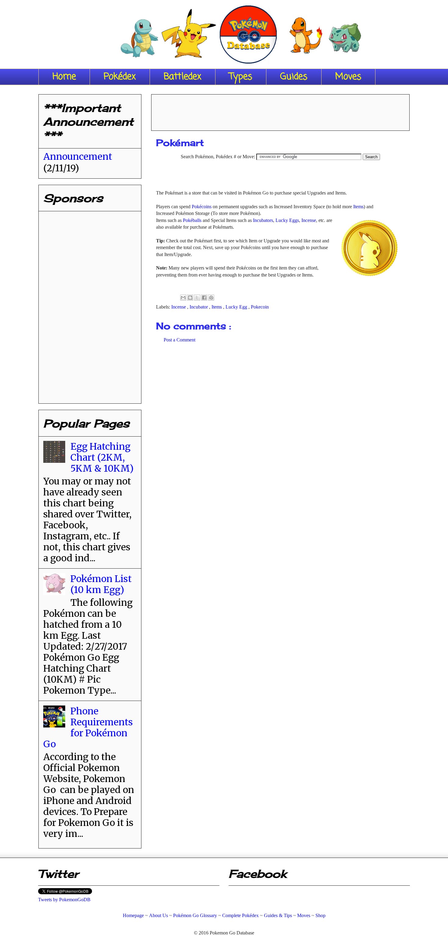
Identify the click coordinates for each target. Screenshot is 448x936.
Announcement (77, 156)
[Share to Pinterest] (211, 298)
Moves (348, 77)
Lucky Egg (237, 306)
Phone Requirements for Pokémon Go (88, 727)
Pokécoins (202, 206)
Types (240, 77)
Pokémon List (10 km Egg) (101, 584)
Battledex (182, 77)
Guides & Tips (278, 915)
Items (358, 206)
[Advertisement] (280, 110)
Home (64, 77)
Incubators (263, 220)
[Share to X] (197, 298)
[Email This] (183, 298)
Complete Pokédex (240, 915)
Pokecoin (260, 306)
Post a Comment (179, 339)
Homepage (133, 915)
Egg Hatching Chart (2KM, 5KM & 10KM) (101, 457)
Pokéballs (192, 220)
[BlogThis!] (190, 298)
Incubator (199, 306)
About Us (158, 915)
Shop (320, 915)
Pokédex (120, 77)
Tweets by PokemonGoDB (64, 899)
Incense (308, 220)
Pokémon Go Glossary (195, 915)
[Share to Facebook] (204, 298)
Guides (294, 77)
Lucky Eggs (287, 220)
